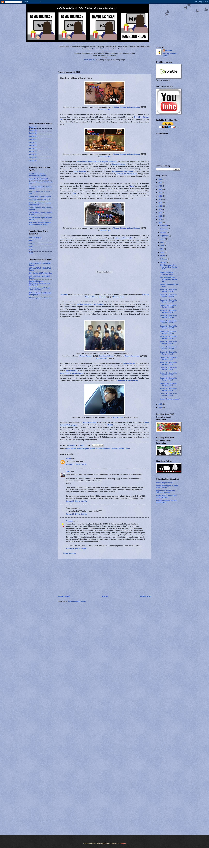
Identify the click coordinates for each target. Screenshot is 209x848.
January (163, 262)
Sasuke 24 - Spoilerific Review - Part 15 (168, 316)
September (164, 236)
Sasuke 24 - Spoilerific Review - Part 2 (168, 389)
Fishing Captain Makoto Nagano (126, 107)
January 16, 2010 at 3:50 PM (76, 464)
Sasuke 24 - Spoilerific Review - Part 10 (168, 348)
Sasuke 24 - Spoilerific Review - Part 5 (168, 374)
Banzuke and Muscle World (71, 373)
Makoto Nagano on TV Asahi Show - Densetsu (39, 289)
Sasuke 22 (32, 154)
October (163, 232)
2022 (160, 183)
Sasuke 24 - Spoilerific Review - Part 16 (168, 322)
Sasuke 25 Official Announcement (166, 273)
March (162, 256)
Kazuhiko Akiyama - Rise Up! (39, 200)
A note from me (89, 60)
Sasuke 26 (32, 142)
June (162, 246)
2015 (160, 206)
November (164, 229)
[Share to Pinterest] (102, 445)
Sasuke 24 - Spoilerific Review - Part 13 (168, 332)
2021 (160, 186)
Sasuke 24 (93, 448)
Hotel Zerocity (80, 171)
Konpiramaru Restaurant (122, 171)
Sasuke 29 (32, 133)
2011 (160, 219)
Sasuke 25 (32, 145)
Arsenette (69, 521)
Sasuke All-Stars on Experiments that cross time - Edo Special (40, 283)
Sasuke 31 (32, 127)
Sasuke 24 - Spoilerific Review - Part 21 (168, 290)
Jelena (68, 458)
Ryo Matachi (118, 417)
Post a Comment (69, 553)
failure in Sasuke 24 (123, 238)
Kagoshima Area (118, 164)
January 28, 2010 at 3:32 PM (76, 549)
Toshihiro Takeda (106, 356)
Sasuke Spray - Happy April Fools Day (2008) (166, 496)
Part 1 (31, 240)
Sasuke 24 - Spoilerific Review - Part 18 (168, 306)
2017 (160, 199)
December (164, 225)
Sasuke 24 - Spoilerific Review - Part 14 (168, 327)
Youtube (63, 294)
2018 (160, 196)
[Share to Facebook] (100, 445)
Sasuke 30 (32, 130)
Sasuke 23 (32, 151)
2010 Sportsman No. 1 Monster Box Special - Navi (169, 279)
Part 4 (31, 250)
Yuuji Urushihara (89, 422)
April (162, 252)
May (162, 249)
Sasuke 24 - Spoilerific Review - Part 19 (168, 301)
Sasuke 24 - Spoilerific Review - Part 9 (168, 353)
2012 (160, 216)
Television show (104, 448)
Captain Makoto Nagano (127, 174)
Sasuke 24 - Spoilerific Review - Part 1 (168, 394)
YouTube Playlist (35, 237)
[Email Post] (88, 445)
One (74, 193)
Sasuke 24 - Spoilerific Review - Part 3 (168, 384)
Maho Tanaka (101, 358)
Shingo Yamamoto (132, 356)
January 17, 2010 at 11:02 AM (76, 514)
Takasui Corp (105, 110)
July (162, 242)
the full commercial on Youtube (90, 304)
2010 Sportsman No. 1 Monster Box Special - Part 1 (169, 267)
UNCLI (110, 425)
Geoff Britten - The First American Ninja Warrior (37, 175)
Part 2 (31, 244)
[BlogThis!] (95, 445)
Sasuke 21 (32, 158)
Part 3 (31, 247)
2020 (160, 189)
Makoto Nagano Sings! (164, 483)
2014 (160, 209)
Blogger (123, 843)
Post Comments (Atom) (77, 601)
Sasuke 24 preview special (170, 399)
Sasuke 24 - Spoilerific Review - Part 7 (168, 363)
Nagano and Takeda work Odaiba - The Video (165, 491)
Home (105, 596)
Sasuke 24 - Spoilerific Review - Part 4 (168, 379)
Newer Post (64, 596)
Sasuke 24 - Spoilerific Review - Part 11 (168, 342)
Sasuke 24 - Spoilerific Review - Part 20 (168, 296)
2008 (160, 407)
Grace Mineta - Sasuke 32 (38, 179)
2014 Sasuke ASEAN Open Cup (40, 273)
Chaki (68, 471)
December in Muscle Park (127, 380)
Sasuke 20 (32, 161)
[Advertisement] (104, 577)
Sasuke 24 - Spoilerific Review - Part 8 (168, 358)
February (164, 259)
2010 (160, 223)
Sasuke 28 (32, 136)
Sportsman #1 (129, 363)
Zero (132, 186)
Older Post (145, 596)
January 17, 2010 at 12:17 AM (76, 501)
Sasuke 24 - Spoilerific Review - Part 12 (168, 337)
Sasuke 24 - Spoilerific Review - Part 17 (168, 311)
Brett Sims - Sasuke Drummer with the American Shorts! (40, 223)
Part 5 (31, 253)
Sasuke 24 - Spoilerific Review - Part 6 (168, 368)
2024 (160, 179)
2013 (160, 213)
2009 (160, 404)
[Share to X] (98, 445)
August (163, 239)
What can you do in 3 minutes (40, 298)
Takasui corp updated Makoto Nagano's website (96, 161)
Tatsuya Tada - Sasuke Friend (40, 197)
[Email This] (93, 445)
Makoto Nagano (86, 356)
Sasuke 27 (32, 139)
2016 (160, 203)
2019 (160, 193)
